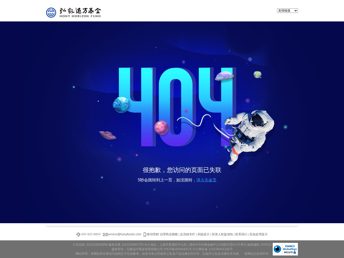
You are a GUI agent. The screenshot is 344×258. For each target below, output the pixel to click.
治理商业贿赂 (169, 234)
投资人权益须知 (222, 234)
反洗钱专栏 (187, 234)
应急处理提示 (259, 234)
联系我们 (241, 234)
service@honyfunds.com (124, 234)
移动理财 (153, 234)
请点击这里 (206, 180)
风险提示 (203, 234)
